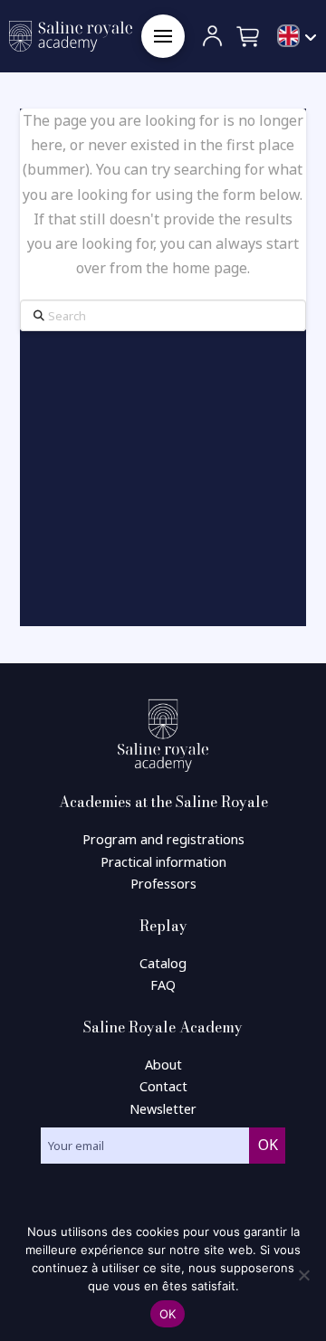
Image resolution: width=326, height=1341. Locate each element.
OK (168, 1314)
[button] (163, 36)
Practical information (163, 861)
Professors (163, 883)
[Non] (303, 1275)
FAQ (163, 985)
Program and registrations (163, 839)
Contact (163, 1086)
